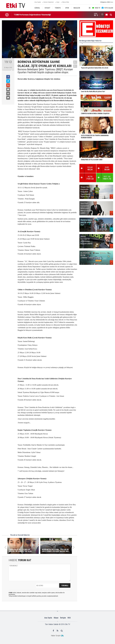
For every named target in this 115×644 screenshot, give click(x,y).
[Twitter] (8, 81)
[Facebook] (8, 77)
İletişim (63, 618)
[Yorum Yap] (8, 98)
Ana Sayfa (37, 2)
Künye (56, 618)
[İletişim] (106, 14)
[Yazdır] (8, 93)
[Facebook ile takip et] (53, 630)
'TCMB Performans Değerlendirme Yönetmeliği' (32, 15)
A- (75, 66)
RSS (69, 618)
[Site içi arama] (111, 14)
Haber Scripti (55, 636)
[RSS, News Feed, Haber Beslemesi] (57, 630)
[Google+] (8, 85)
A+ (75, 62)
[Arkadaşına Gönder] (8, 89)
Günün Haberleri (48, 2)
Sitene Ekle (65, 2)
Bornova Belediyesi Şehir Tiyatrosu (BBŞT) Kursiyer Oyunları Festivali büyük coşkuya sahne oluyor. (45, 71)
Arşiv (57, 2)
